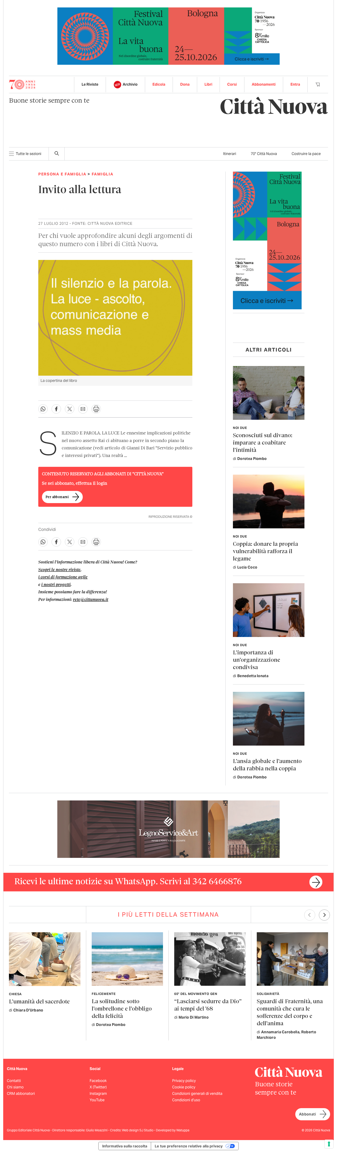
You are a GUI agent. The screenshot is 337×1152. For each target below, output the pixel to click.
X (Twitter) (98, 1087)
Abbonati (307, 1114)
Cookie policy (183, 1087)
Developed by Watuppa (172, 1130)
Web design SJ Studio (138, 1130)
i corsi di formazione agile (63, 577)
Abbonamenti (264, 84)
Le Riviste (90, 84)
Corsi (232, 84)
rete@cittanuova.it (90, 599)
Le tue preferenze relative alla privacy (189, 1146)
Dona (185, 84)
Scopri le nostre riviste (59, 570)
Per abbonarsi (57, 497)
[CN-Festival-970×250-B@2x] (168, 35)
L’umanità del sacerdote (39, 1002)
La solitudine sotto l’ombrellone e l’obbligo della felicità (122, 1009)
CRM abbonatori (21, 1093)
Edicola (158, 84)
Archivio (130, 84)
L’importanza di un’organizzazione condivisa (256, 660)
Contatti (14, 1080)
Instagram (98, 1093)
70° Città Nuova (264, 153)
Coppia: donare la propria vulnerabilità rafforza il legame (265, 551)
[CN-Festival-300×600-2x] (267, 240)
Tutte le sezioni (28, 153)
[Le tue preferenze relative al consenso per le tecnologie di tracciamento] (329, 1144)
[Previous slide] (309, 915)
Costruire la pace (306, 153)
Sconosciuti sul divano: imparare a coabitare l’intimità (262, 443)
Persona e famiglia (62, 174)
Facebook (98, 1080)
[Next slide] (324, 915)
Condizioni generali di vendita (197, 1093)
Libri (208, 84)
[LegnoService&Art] (168, 828)
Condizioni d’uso (186, 1100)
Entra (295, 84)
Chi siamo (15, 1087)
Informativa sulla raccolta (124, 1146)
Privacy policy (184, 1080)
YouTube (97, 1100)
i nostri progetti (56, 585)
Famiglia (102, 174)
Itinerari (229, 153)
